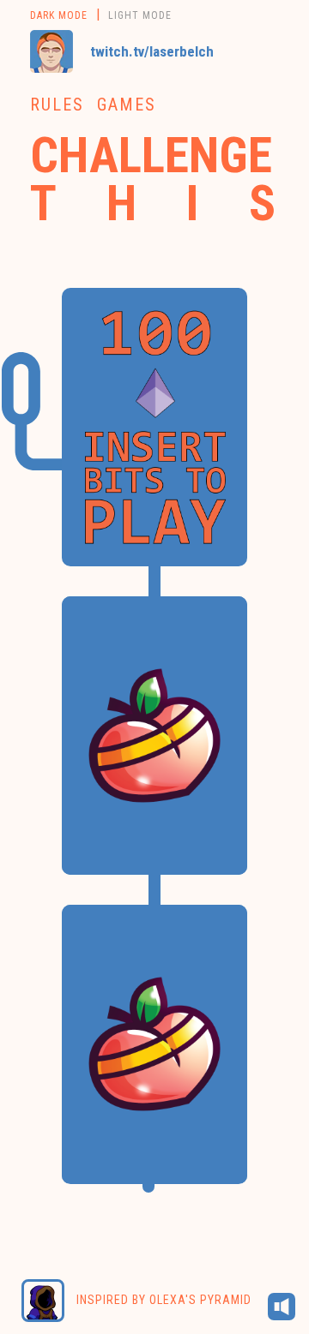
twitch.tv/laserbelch (152, 51)
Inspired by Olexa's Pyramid (162, 1300)
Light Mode (140, 15)
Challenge (154, 177)
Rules (57, 104)
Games (126, 104)
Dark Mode (59, 15)
